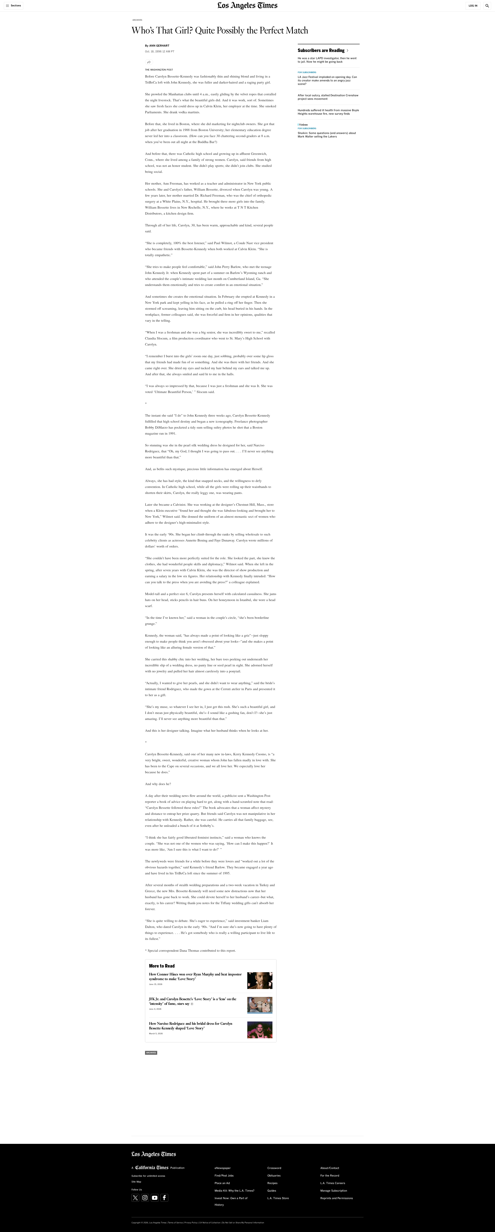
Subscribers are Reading (321, 50)
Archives (137, 20)
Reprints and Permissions (336, 1198)
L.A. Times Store (278, 1198)
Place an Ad (222, 1183)
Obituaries (274, 1175)
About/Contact (329, 1168)
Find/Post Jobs (224, 1175)
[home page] (247, 5)
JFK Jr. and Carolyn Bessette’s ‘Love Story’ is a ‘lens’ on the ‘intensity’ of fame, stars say (192, 1002)
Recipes (272, 1183)
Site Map (136, 1182)
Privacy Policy (190, 1223)
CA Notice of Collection (209, 1223)
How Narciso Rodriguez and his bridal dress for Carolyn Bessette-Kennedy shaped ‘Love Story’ (190, 1026)
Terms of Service (175, 1223)
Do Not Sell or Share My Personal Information (243, 1223)
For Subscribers (307, 72)
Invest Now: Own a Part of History (231, 1201)
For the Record (329, 1175)
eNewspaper (223, 1168)
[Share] (149, 62)
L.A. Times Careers (332, 1183)
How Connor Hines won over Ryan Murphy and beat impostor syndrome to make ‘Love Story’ (195, 977)
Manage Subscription (333, 1190)
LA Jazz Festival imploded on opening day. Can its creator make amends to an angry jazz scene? (327, 80)
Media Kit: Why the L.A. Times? (234, 1190)
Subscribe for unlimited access (148, 1176)
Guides (271, 1190)
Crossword (274, 1168)
